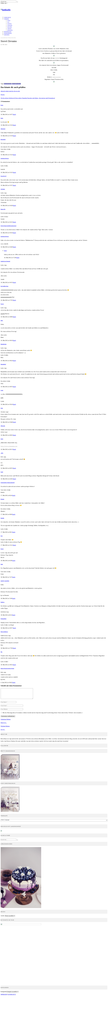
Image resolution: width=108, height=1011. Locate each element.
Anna (2, 408)
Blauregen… (4, 722)
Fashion (9, 25)
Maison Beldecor (4, 631)
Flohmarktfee (3, 618)
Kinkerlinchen (3, 344)
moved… (3, 729)
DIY (8, 21)
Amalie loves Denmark (5, 261)
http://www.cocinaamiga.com (9, 446)
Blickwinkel (3, 139)
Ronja (2, 105)
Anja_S (5, 250)
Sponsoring (8, 33)
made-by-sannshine (5, 580)
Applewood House (5, 158)
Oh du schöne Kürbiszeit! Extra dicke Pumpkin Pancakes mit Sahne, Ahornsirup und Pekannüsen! (28, 98)
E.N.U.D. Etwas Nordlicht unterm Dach (8, 225)
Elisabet (2, 499)
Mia (1, 651)
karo (2, 535)
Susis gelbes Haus (4, 286)
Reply (14, 114)
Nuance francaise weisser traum (7, 668)
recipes (13, 37)
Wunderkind (3, 364)
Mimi (2, 320)
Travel (9, 28)
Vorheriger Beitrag (6, 719)
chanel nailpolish (16, 83)
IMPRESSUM (4, 994)
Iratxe (2, 438)
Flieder (3, 94)
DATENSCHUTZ (12, 994)
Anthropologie (56, 77)
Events (9, 23)
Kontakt (7, 34)
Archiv (2, 915)
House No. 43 (3, 176)
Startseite (7, 17)
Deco (8, 20)
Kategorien (4, 991)
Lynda (2, 390)
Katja (2, 564)
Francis (2, 303)
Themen (6, 18)
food (9, 37)
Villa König (3, 128)
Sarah (2, 471)
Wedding (10, 30)
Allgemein (4, 37)
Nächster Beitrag (5, 726)
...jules (2, 453)
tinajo (2, 118)
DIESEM (57, 58)
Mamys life (3, 209)
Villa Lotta (3, 425)
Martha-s (3, 602)
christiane (3, 189)
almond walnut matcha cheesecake (10, 91)
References (7, 31)
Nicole (2, 548)
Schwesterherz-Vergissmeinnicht (8, 482)
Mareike (2, 518)
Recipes (9, 26)
